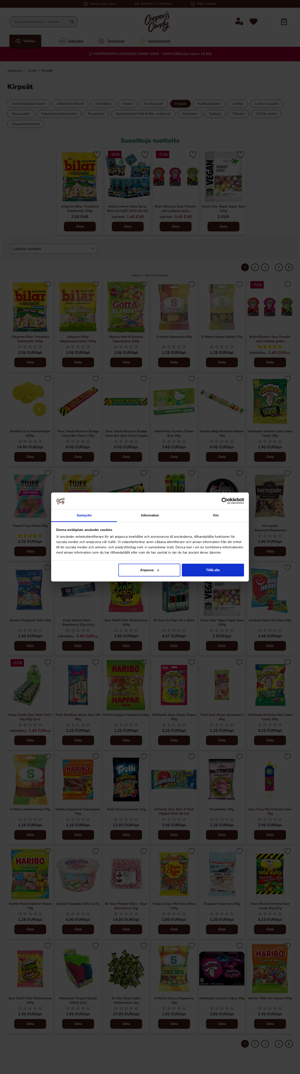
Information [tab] (150, 515)
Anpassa (147, 570)
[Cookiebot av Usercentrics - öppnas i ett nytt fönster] (225, 501)
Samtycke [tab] (84, 515)
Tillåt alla (213, 570)
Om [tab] (216, 515)
